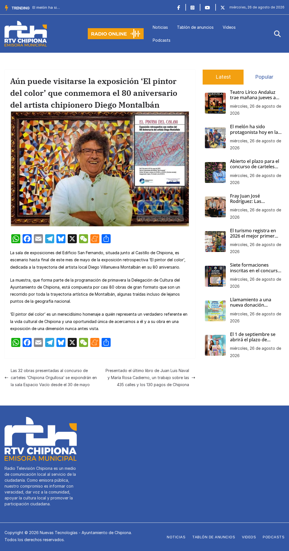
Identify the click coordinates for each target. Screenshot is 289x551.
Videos (229, 27)
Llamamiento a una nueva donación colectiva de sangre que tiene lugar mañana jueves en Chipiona (255, 302)
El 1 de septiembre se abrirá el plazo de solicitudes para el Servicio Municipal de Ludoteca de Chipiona (253, 337)
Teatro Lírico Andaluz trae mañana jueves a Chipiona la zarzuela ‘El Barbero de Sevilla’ (254, 95)
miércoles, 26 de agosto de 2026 (255, 110)
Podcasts (161, 40)
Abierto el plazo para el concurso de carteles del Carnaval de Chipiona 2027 (254, 164)
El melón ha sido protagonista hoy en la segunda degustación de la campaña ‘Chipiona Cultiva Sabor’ (256, 129)
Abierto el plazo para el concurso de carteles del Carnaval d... (46, 7)
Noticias (160, 27)
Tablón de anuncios (195, 27)
